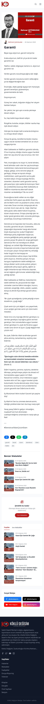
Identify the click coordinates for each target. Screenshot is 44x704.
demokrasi (29, 442)
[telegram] (25, 437)
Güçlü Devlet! (20, 546)
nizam (21, 442)
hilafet (7, 446)
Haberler (5, 663)
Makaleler (5, 667)
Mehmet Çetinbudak (15, 42)
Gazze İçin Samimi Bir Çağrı (25, 535)
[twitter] (12, 437)
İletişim (4, 692)
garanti (7, 442)
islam (36, 442)
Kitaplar (5, 682)
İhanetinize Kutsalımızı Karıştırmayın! (24, 579)
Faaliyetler (6, 670)
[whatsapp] (18, 437)
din (13, 446)
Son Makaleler (17, 527)
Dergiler (5, 686)
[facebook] (6, 437)
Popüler (7, 527)
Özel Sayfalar (7, 689)
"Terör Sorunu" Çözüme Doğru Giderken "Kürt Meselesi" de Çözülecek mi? (26, 570)
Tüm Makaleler (22, 515)
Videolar (5, 677)
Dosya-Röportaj (8, 673)
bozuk (14, 442)
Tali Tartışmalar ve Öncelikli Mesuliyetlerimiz (25, 558)
